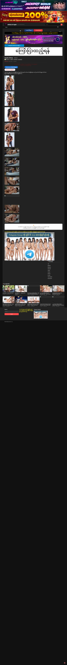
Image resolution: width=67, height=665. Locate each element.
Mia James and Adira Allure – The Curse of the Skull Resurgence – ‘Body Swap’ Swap (33, 294)
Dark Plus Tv (8, 59)
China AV (49, 268)
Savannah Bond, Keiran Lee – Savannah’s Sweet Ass (57, 294)
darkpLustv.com (12, 24)
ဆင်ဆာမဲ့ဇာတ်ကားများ (38, 30)
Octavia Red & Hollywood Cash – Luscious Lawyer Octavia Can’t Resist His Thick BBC (45, 305)
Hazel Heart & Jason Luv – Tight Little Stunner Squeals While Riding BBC (8, 305)
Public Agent (50, 276)
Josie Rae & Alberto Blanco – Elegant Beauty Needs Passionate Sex (58, 305)
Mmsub (49, 273)
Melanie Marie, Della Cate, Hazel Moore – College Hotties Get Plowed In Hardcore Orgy (33, 305)
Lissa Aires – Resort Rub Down (8, 293)
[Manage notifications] (64, 663)
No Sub (49, 275)
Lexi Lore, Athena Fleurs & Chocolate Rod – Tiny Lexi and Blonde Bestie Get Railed (45, 294)
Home (6, 27)
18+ (48, 263)
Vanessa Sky (20, 59)
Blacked (49, 265)
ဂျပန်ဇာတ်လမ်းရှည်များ (29, 30)
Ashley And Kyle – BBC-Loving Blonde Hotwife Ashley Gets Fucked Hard (20, 305)
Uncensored (15, 59)
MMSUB (12, 59)
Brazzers (49, 267)
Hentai (49, 270)
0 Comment (14, 61)
